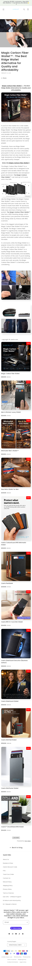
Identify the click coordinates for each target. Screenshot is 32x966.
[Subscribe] (27, 922)
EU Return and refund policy (12, 900)
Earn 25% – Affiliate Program (12, 897)
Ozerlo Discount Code (10, 867)
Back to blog (17, 847)
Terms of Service (8, 893)
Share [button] (4, 78)
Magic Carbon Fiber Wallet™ (12, 86)
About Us (6, 859)
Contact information (12, 962)
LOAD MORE (16, 837)
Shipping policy (22, 959)
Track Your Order (8, 874)
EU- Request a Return (10, 904)
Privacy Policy (7, 889)
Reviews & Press (8, 863)
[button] (3, 9)
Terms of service (11, 959)
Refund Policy (7, 882)
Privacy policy (26, 957)
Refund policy (17, 957)
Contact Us (6, 878)
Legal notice (23, 962)
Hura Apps (28, 841)
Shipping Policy (8, 885)
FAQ (4, 871)
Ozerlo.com (9, 957)
